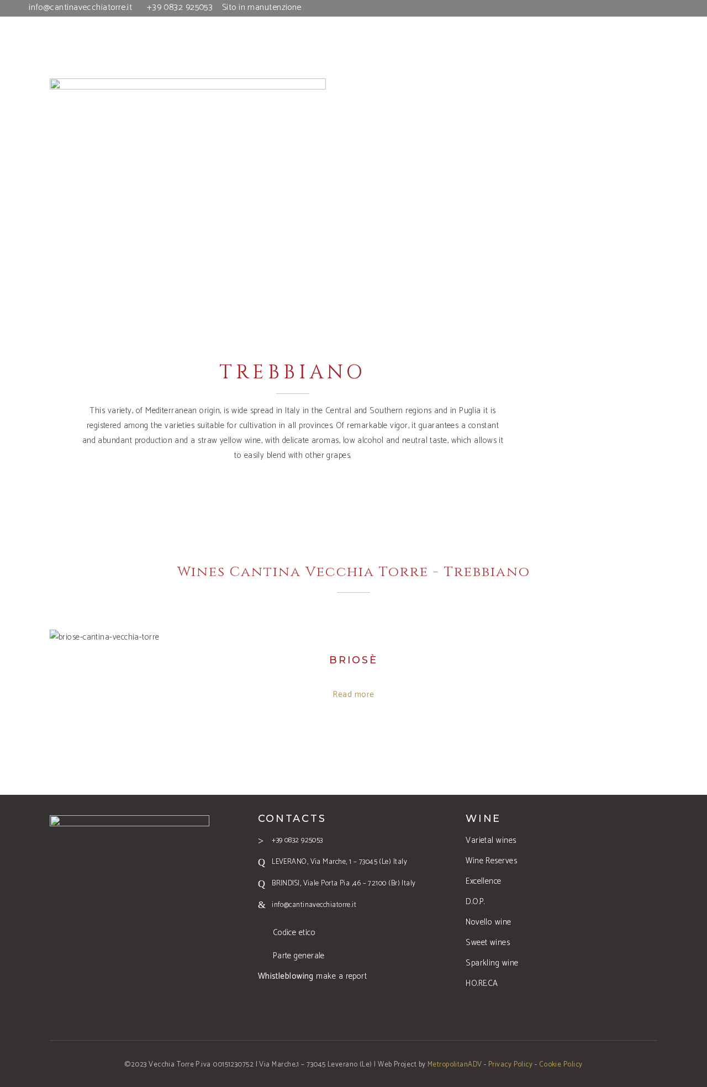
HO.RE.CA (482, 983)
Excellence (484, 881)
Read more (353, 694)
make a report (312, 976)
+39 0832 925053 (180, 7)
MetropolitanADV (455, 1064)
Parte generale (299, 956)
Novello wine (488, 922)
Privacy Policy (510, 1064)
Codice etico (294, 933)
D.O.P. (475, 902)
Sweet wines (488, 942)
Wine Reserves (491, 861)
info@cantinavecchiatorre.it (80, 7)
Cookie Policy (561, 1064)
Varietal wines (491, 840)
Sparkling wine (492, 963)
